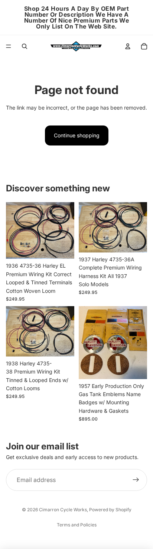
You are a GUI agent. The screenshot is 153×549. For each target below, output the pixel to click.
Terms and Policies (77, 525)
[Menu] (8, 46)
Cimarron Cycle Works (63, 509)
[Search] (24, 46)
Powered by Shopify (110, 509)
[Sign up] (136, 480)
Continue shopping (77, 135)
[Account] (128, 46)
